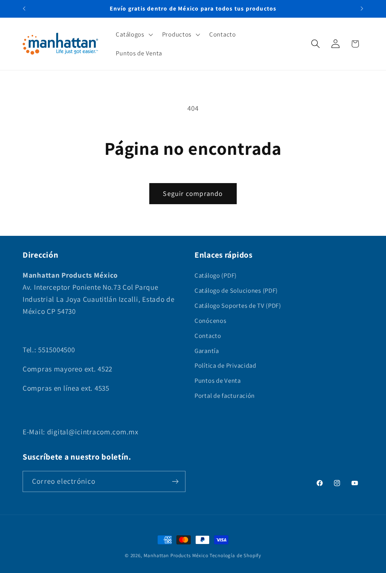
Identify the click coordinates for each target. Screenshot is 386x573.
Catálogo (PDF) (216, 275)
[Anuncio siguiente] (362, 8)
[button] (133, 34)
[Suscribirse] (175, 481)
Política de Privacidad (225, 365)
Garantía (207, 351)
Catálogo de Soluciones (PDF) (236, 290)
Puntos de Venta (218, 380)
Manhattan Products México (176, 555)
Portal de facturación (225, 395)
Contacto (208, 336)
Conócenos (210, 320)
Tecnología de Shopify (235, 555)
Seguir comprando (193, 193)
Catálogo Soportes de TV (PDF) (238, 305)
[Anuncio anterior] (24, 8)
